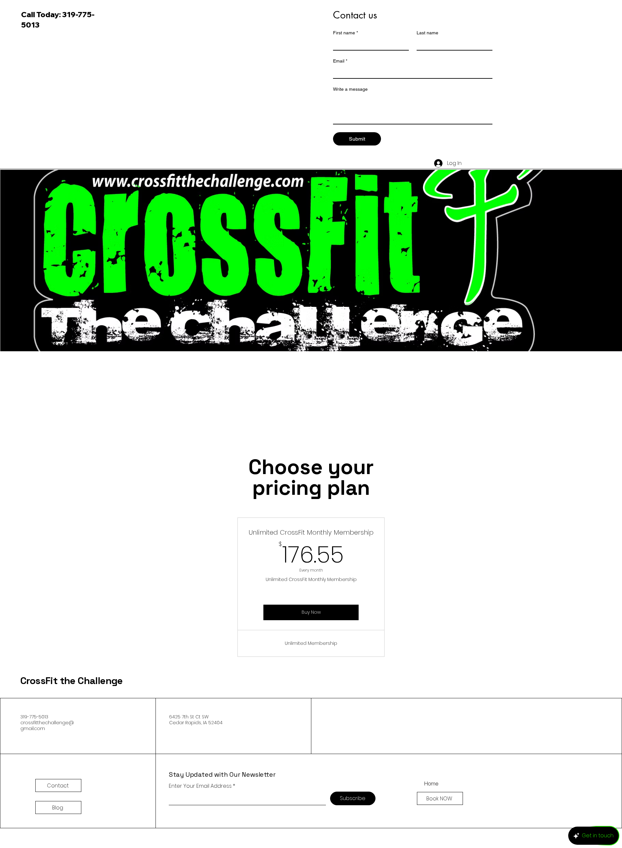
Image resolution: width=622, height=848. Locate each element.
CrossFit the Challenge (71, 680)
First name (345, 32)
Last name (427, 32)
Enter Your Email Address (200, 786)
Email (340, 61)
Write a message (350, 89)
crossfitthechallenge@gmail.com (47, 725)
